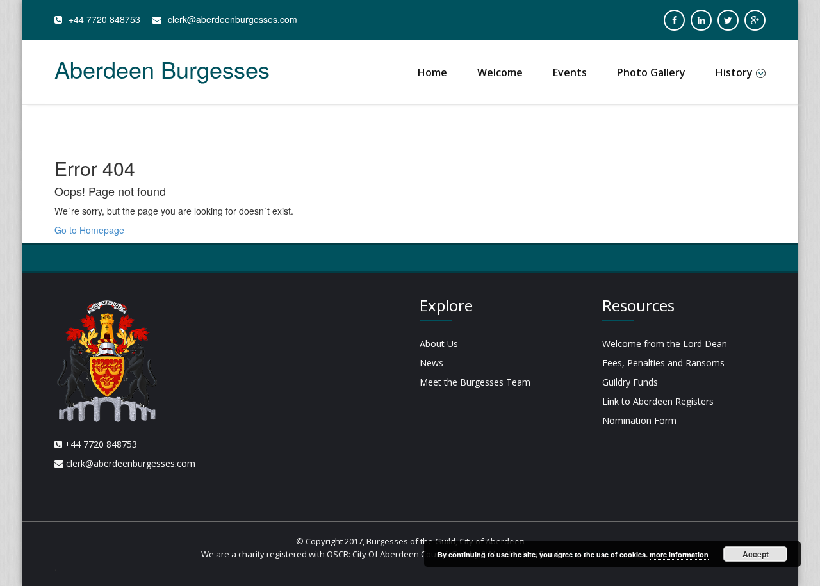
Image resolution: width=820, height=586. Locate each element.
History (734, 72)
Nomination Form (639, 420)
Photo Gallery (651, 72)
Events (570, 72)
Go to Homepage (89, 230)
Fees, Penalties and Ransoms (663, 363)
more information (679, 554)
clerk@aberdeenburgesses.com (232, 19)
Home (432, 72)
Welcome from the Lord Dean (664, 344)
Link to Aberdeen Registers (658, 401)
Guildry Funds (630, 382)
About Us (439, 344)
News (431, 363)
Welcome (500, 72)
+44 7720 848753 (104, 19)
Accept (755, 554)
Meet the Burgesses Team (475, 382)
